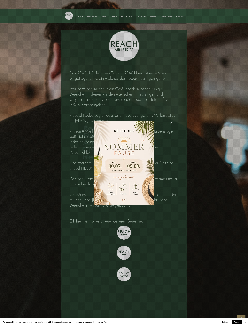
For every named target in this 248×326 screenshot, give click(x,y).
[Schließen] (244, 322)
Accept (237, 322)
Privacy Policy (102, 322)
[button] (171, 122)
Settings (225, 322)
